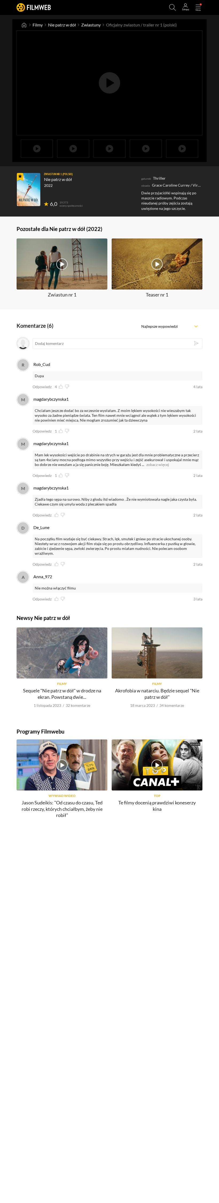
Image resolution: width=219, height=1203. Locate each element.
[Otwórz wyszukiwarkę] (172, 7)
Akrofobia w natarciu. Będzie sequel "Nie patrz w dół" (157, 694)
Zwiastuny (91, 24)
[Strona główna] (24, 25)
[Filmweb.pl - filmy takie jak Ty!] (34, 7)
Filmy (38, 24)
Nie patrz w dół (62, 24)
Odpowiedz (42, 387)
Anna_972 (42, 576)
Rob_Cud (41, 364)
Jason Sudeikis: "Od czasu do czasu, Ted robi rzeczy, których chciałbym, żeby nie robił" (62, 809)
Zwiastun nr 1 (62, 295)
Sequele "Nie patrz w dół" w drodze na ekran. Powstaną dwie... (62, 694)
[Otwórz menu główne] (198, 7)
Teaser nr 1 (157, 295)
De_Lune (41, 527)
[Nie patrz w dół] (28, 189)
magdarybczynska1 (51, 399)
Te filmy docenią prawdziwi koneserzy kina (157, 806)
